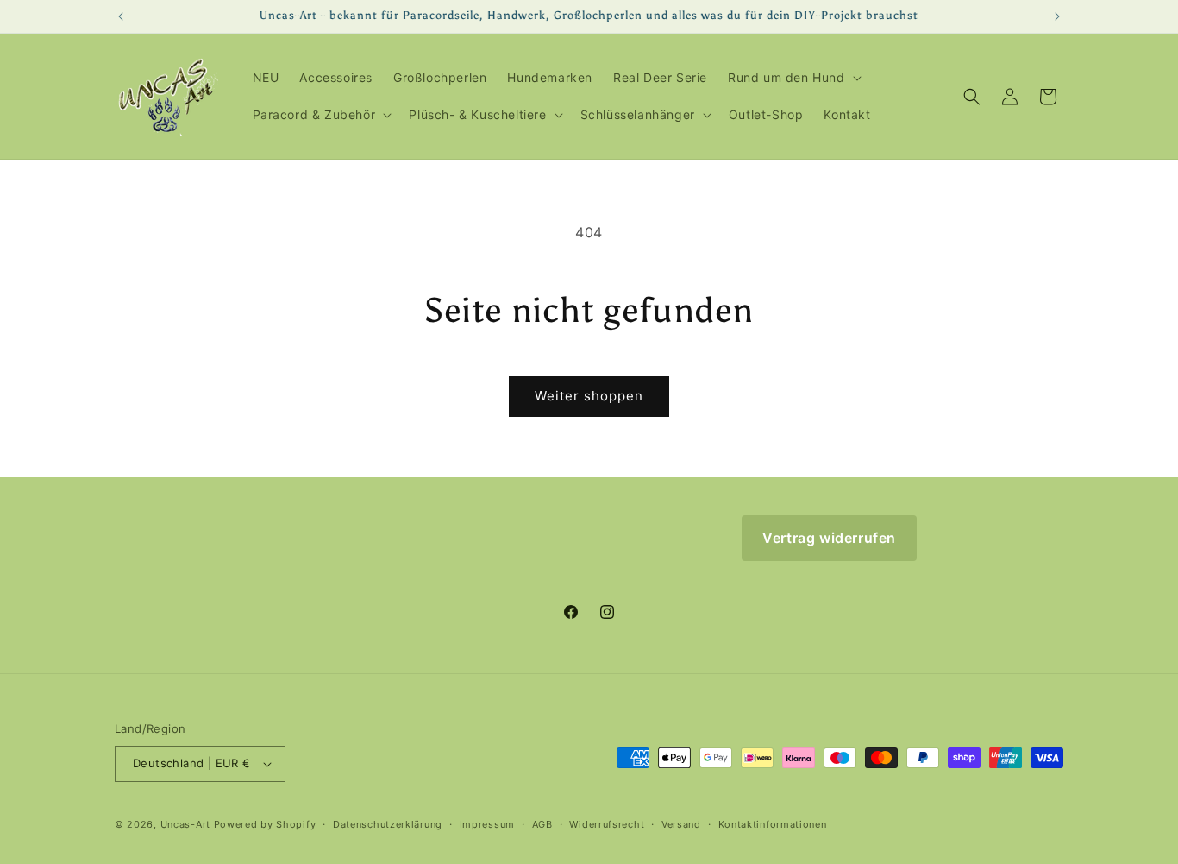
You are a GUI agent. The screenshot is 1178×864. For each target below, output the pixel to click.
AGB (542, 824)
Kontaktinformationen (772, 824)
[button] (792, 78)
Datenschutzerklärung (387, 824)
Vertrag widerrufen (829, 537)
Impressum (487, 824)
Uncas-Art (185, 824)
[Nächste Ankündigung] (1057, 16)
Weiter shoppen (589, 396)
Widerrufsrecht (606, 824)
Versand (681, 824)
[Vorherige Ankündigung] (121, 16)
